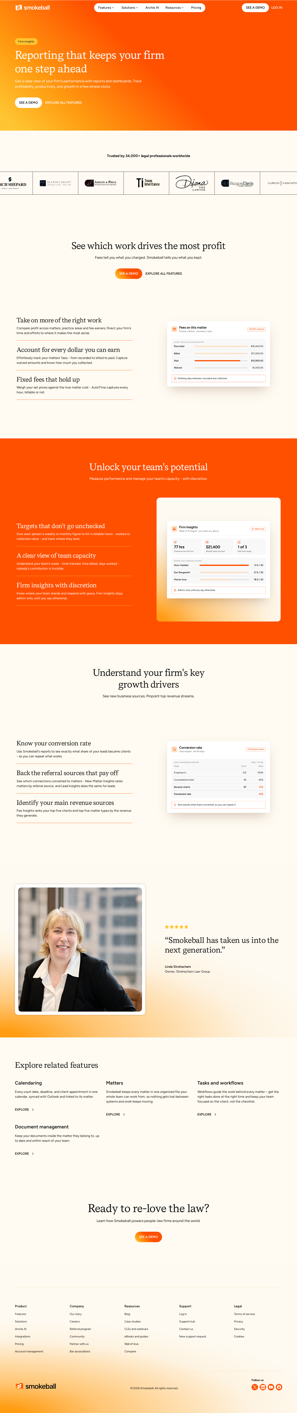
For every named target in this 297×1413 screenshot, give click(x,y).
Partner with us (79, 1344)
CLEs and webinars (136, 1329)
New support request (192, 1336)
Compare (130, 1351)
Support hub (187, 1321)
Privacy (238, 1321)
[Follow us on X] (255, 1387)
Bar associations (80, 1351)
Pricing (19, 1344)
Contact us (186, 1329)
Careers (75, 1321)
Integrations (22, 1336)
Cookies (239, 1336)
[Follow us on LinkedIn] (263, 1387)
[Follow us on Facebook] (279, 1387)
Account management (29, 1351)
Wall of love (131, 1344)
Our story (76, 1314)
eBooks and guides (136, 1336)
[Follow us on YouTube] (271, 1387)
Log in (183, 1314)
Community (77, 1336)
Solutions (21, 1321)
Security (239, 1329)
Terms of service (244, 1314)
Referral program (80, 1329)
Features (20, 1314)
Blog (127, 1314)
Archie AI (20, 1329)
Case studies (132, 1321)
